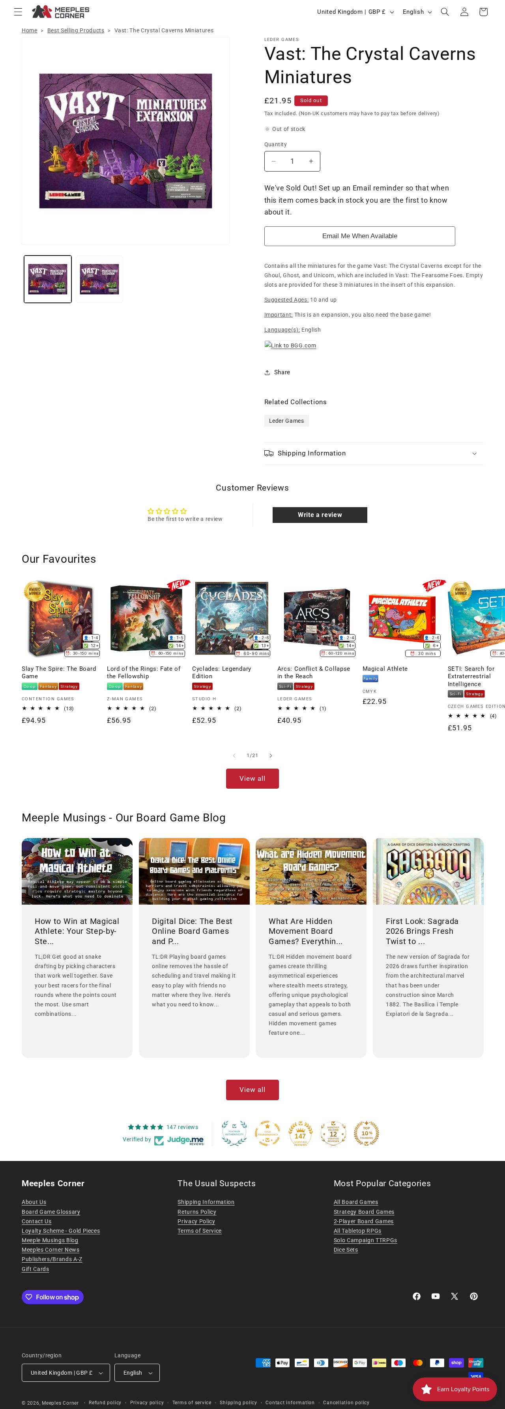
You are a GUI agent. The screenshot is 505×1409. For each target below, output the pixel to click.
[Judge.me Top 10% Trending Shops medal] (366, 1133)
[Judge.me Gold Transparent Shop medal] (267, 1133)
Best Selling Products (76, 30)
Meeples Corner (60, 1403)
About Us (34, 1202)
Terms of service (191, 1402)
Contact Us (37, 1221)
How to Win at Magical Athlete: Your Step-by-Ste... (77, 931)
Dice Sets (346, 1250)
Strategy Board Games (364, 1212)
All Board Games (356, 1202)
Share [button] (282, 372)
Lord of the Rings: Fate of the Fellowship (144, 672)
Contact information (290, 1402)
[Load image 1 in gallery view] (47, 279)
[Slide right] (270, 755)
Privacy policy (147, 1402)
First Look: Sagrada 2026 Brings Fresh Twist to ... (422, 931)
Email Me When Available (359, 236)
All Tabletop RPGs (358, 1231)
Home (29, 30)
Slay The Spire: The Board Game (59, 672)
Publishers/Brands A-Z (52, 1259)
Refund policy (105, 1402)
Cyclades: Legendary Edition (221, 672)
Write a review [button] (320, 515)
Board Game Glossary (51, 1212)
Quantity (275, 144)
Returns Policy (197, 1212)
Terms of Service (200, 1231)
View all (252, 778)
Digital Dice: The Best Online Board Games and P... (192, 931)
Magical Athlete (385, 668)
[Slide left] (234, 755)
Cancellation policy (346, 1402)
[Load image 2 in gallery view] (99, 279)
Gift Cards (35, 1269)
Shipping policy (238, 1402)
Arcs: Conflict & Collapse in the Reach (313, 672)
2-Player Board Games (364, 1221)
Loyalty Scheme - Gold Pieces (61, 1231)
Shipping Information (206, 1202)
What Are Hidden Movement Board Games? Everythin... (306, 931)
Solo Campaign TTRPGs (365, 1240)
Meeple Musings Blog (50, 1240)
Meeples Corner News (51, 1250)
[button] (18, 11)
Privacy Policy (196, 1221)
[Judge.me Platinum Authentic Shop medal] (234, 1133)
